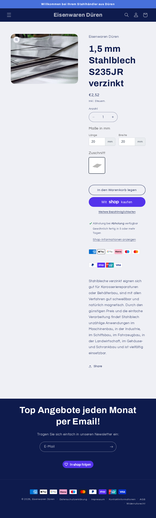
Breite (123, 135)
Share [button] (98, 366)
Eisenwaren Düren (43, 499)
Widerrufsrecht (136, 504)
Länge (93, 135)
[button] (9, 15)
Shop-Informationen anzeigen (114, 239)
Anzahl (93, 108)
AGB (142, 499)
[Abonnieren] (111, 447)
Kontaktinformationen (122, 499)
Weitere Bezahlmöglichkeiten (117, 212)
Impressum (98, 499)
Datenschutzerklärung (73, 499)
